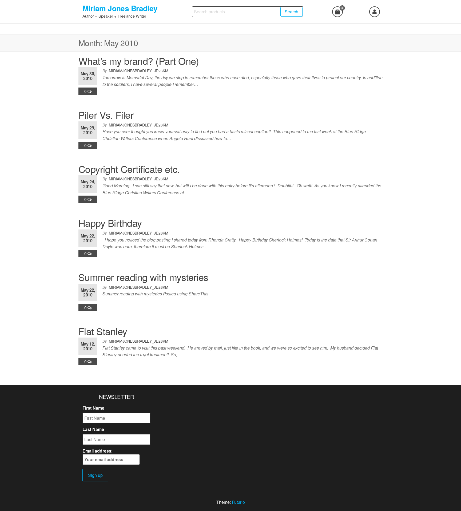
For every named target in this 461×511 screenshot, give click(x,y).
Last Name (93, 429)
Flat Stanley (102, 331)
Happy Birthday (110, 222)
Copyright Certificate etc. (129, 169)
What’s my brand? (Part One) (138, 61)
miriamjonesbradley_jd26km (138, 70)
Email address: (97, 451)
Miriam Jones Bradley (120, 8)
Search (291, 12)
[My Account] (374, 11)
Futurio (238, 502)
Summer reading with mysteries (143, 277)
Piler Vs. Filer (105, 114)
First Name (93, 408)
